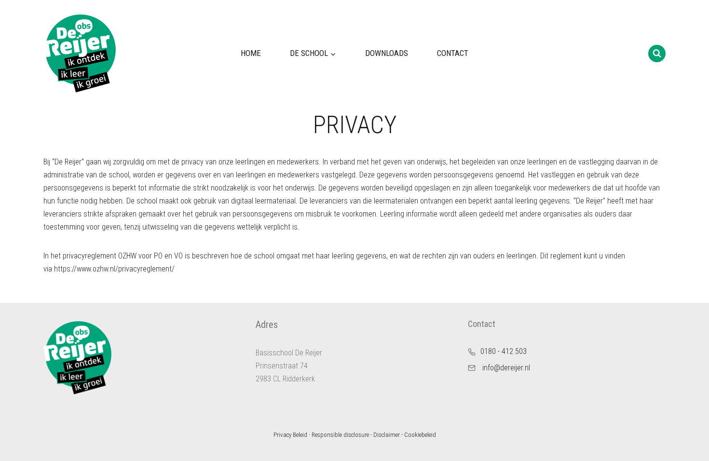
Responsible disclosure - (342, 434)
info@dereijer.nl (506, 367)
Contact (452, 53)
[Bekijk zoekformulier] (657, 53)
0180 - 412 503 (503, 351)
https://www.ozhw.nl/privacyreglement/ (115, 268)
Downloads (386, 53)
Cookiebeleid (420, 434)
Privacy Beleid (290, 434)
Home (251, 53)
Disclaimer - (388, 434)
